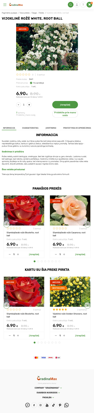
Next (87, 224)
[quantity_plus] (18, 254)
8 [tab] (59, 261)
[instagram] (40, 405)
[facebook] (34, 405)
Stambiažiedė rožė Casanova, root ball (69, 233)
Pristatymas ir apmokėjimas (77, 128)
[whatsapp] (66, 405)
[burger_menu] (5, 5)
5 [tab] (49, 261)
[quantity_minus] (10, 254)
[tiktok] (53, 405)
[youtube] (47, 405)
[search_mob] (70, 4)
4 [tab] (45, 261)
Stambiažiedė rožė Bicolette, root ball (23, 233)
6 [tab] (52, 261)
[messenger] (27, 405)
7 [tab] (56, 261)
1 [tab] (34, 261)
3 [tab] (42, 261)
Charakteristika (30, 128)
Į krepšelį (65, 104)
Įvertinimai (51, 128)
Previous (6, 224)
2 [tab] (38, 261)
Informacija (9, 128)
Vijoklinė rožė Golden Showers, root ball (70, 315)
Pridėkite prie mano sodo (65, 114)
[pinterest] (60, 405)
